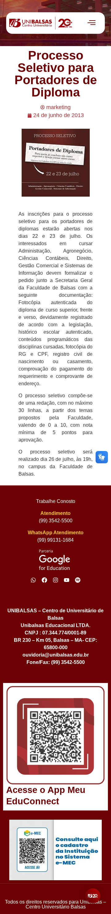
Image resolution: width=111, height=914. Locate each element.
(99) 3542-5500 (55, 520)
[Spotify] (77, 580)
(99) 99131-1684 (55, 540)
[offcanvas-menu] (92, 23)
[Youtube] (66, 580)
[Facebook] (44, 580)
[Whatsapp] (33, 580)
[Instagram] (55, 580)
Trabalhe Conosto (55, 501)
